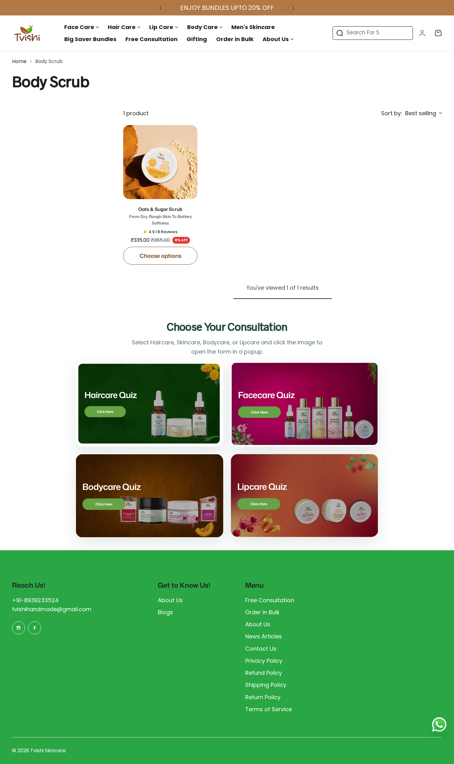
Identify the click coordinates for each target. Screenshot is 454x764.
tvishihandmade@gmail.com (51, 609)
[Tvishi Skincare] (27, 33)
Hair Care (122, 27)
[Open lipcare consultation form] (304, 495)
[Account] (422, 33)
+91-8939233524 (35, 600)
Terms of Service (268, 709)
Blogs (165, 612)
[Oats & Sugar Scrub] (160, 162)
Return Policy (262, 697)
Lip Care (161, 27)
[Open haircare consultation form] (149, 404)
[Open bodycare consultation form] (149, 496)
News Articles (263, 636)
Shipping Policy (265, 685)
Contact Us (260, 649)
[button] (160, 8)
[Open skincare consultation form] (304, 404)
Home (19, 61)
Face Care (79, 27)
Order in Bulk (262, 612)
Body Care (202, 27)
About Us (276, 39)
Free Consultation (269, 600)
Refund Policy (263, 673)
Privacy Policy (263, 661)
